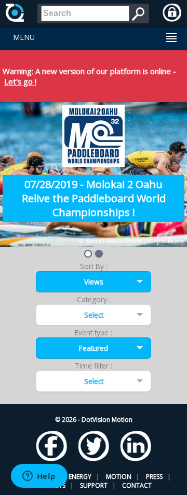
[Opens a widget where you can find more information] (39, 477)
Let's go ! (20, 81)
